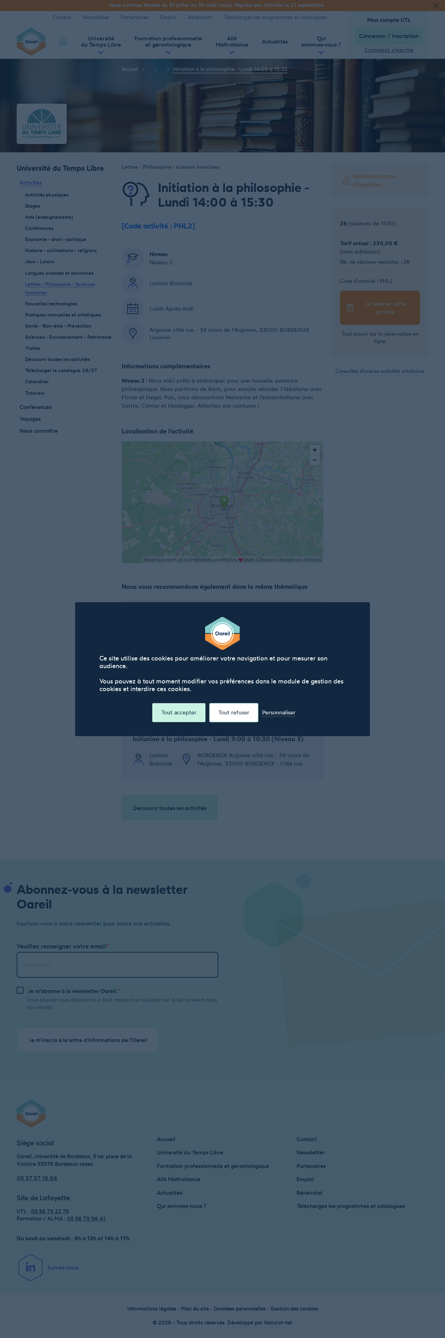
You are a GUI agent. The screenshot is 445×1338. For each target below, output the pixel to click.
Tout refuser (233, 712)
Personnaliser (279, 712)
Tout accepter (178, 712)
